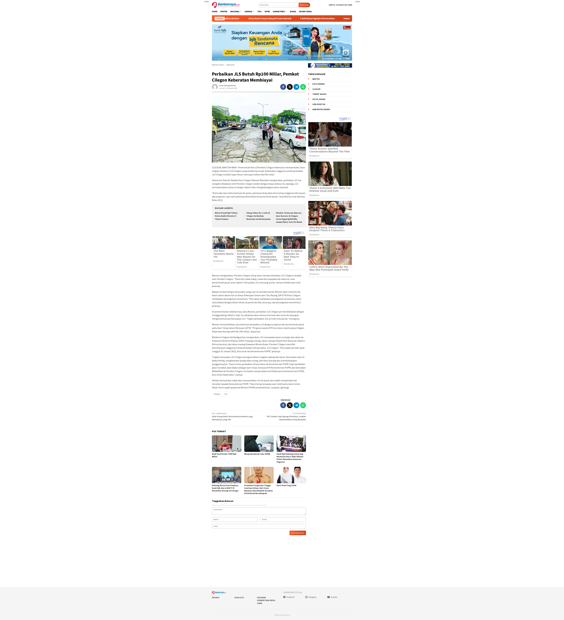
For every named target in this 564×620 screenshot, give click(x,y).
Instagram (312, 597)
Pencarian (304, 5)
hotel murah (318, 99)
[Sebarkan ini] (283, 87)
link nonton (318, 104)
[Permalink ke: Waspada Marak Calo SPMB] (259, 443)
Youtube (334, 597)
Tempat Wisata (319, 94)
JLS (225, 394)
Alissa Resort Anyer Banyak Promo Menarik (234, 18)
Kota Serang (318, 84)
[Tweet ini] (290, 87)
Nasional (230, 64)
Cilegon (217, 394)
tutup (206, 1)
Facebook (290, 597)
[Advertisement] (194, 59)
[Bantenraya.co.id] (226, 4)
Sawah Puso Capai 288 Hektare (323, 18)
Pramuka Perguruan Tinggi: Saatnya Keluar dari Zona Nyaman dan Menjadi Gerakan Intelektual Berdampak (258, 489)
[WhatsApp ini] (303, 87)
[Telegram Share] (296, 87)
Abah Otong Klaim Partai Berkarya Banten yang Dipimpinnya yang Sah (232, 416)
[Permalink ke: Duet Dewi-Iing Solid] (291, 475)
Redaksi (215, 597)
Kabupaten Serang (321, 109)
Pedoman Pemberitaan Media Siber (266, 600)
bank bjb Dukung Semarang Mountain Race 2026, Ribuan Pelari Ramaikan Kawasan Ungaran (290, 458)
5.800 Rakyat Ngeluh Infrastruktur (282, 18)
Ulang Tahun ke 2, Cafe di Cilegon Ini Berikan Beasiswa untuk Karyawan (258, 216)
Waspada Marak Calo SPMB (257, 454)
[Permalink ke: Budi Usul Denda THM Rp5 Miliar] (226, 443)
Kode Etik (239, 597)
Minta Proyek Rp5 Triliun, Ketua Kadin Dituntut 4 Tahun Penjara (226, 216)
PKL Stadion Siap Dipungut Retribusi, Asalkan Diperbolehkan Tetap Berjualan (286, 416)
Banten (316, 79)
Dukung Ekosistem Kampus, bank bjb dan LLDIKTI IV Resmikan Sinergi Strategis (225, 488)
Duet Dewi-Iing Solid (286, 485)
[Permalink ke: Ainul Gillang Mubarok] (215, 86)
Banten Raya (218, 64)
